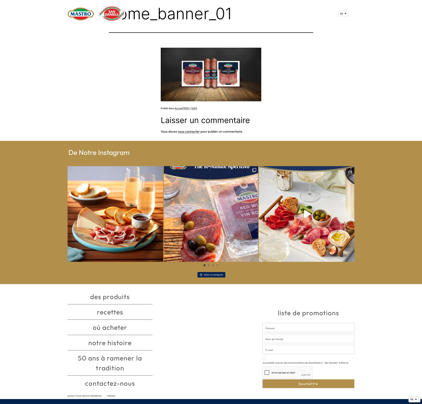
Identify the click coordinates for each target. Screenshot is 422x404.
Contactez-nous (110, 383)
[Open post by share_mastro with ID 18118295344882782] (211, 214)
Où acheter (110, 327)
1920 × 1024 (190, 108)
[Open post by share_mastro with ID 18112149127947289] (115, 214)
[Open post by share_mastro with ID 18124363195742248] (306, 214)
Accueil (179, 108)
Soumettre (308, 383)
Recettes (110, 312)
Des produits (110, 296)
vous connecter (189, 131)
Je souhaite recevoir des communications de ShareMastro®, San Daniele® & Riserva (305, 362)
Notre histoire (110, 343)
